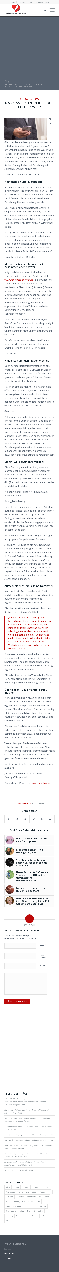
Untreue (35, 1216)
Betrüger (35, 1187)
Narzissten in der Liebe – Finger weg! (29, 105)
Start (13, 2)
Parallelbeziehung (13, 1201)
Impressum (9, 1249)
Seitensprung (11, 1211)
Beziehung (38, 803)
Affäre (8, 1187)
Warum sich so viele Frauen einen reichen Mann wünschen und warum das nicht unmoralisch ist (29, 1119)
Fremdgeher (10, 1192)
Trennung (9, 1216)
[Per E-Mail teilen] (50, 819)
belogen (16, 1187)
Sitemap (8, 1258)
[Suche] (44, 10)
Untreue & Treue (29, 98)
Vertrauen (10, 1220)
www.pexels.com (41, 783)
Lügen (34, 1192)
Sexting (21, 1211)
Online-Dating (43, 1197)
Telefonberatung (42, 2)
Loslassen (9, 1197)
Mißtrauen (20, 1197)
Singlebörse (38, 1211)
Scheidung (28, 1206)
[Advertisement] (29, 46)
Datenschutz (9, 1253)
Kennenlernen (23, 1192)
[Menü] (51, 10)
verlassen (44, 1216)
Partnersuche (27, 1201)
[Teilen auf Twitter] (17, 819)
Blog (30, 2)
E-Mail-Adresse (43, 956)
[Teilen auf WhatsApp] (25, 819)
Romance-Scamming (14, 1206)
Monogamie (31, 1197)
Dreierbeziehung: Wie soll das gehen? (19, 1170)
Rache (38, 1201)
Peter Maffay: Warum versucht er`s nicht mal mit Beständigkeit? (29, 1140)
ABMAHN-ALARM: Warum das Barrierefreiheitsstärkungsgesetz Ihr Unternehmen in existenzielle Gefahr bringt (25, 1101)
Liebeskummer (45, 1192)
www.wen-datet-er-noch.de (18, 279)
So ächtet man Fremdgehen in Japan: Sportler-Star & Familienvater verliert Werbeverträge (25, 1163)
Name (43, 945)
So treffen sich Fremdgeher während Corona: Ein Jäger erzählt (28, 1134)
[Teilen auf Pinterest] (34, 819)
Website (43, 965)
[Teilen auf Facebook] (9, 819)
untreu (26, 1216)
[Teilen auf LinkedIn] (42, 819)
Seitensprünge (40, 1206)
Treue (18, 1216)
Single (29, 1211)
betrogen (25, 1187)
